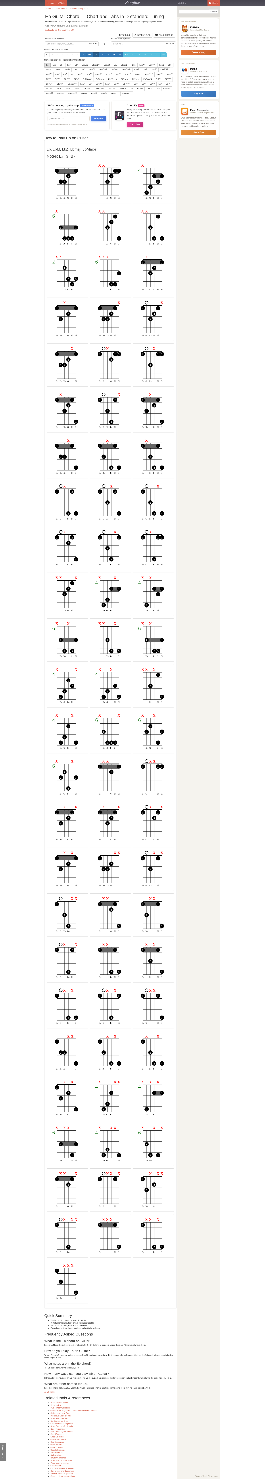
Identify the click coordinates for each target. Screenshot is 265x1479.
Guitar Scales (56, 1445)
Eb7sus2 (136, 79)
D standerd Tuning (75, 9)
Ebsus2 (85, 65)
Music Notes (55, 1405)
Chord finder (55, 1466)
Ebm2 (161, 65)
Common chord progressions (62, 1476)
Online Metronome (58, 1439)
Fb (102, 55)
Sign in (215, 3)
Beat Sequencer (57, 1442)
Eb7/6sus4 (100, 79)
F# (145, 55)
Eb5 (115, 65)
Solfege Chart (56, 1455)
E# (139, 55)
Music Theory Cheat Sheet (61, 1460)
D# (133, 55)
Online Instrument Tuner (60, 1413)
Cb (83, 55)
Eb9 (94, 93)
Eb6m (48, 70)
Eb (96, 55)
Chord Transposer (58, 1434)
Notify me (98, 118)
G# (151, 55)
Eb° (76, 65)
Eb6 (169, 65)
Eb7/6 (76, 79)
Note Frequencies (57, 1429)
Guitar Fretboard (57, 1447)
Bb (120, 55)
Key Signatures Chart (59, 1421)
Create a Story (198, 52)
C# (126, 55)
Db (89, 55)
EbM (67, 69)
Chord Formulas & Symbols (61, 1424)
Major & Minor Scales (59, 1403)
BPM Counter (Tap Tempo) (61, 1432)
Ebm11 (99, 89)
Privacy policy (82, 124)
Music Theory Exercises (60, 1408)
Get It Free (135, 124)
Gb (108, 55)
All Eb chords (49, 1392)
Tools (62, 3)
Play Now (198, 94)
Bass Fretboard (56, 1453)
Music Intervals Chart (59, 1418)
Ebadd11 (115, 94)
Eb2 (134, 65)
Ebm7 (109, 74)
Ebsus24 (124, 65)
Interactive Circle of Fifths (60, 1416)
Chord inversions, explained (62, 1468)
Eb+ (61, 65)
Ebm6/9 (84, 94)
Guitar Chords (59, 9)
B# (163, 55)
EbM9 (122, 89)
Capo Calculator (57, 1437)
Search (93, 44)
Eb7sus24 (147, 79)
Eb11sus (60, 94)
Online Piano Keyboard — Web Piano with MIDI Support (73, 1411)
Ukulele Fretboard (57, 1450)
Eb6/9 (57, 70)
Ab (114, 55)
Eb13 (104, 93)
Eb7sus (72, 84)
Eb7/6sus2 (87, 79)
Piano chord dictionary (59, 1463)
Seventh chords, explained (61, 1474)
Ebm (54, 65)
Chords (48, 9)
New (52, 3)
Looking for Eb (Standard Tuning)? (59, 30)
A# (157, 55)
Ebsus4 (107, 65)
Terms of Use (200, 1476)
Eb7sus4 (124, 79)
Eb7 (75, 70)
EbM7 (98, 74)
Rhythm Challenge (58, 1458)
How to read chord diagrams (62, 1471)
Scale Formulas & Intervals (61, 1426)
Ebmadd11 (126, 94)
